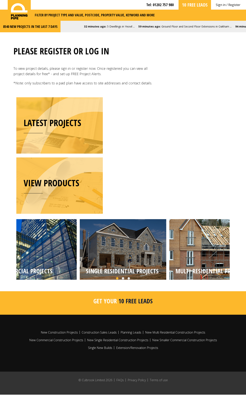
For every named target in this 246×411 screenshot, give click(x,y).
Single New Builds (100, 348)
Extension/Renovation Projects (137, 348)
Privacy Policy (137, 380)
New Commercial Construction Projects (56, 340)
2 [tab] (123, 278)
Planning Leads (131, 332)
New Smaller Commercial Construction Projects (184, 340)
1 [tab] (117, 278)
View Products (51, 183)
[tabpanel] (123, 249)
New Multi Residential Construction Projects (175, 332)
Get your (123, 301)
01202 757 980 (163, 4)
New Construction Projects (59, 332)
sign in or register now (78, 68)
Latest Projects (52, 123)
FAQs (120, 380)
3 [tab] (129, 278)
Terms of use (159, 380)
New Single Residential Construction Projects (117, 340)
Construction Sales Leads (99, 332)
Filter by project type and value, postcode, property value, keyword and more (95, 15)
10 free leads (195, 5)
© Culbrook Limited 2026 (95, 380)
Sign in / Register (228, 5)
